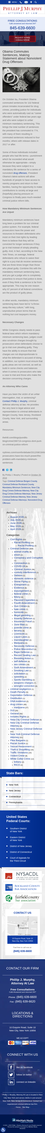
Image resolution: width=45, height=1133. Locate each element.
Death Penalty (18, 692)
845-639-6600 (22, 28)
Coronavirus (20, 563)
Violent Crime (17, 755)
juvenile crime (21, 627)
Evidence (19, 587)
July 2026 (15, 520)
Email (26, 2)
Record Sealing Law (25, 655)
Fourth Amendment (24, 603)
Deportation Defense (21, 695)
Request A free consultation (22, 39)
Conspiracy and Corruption (28, 557)
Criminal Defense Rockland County (18, 484)
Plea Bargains (17, 740)
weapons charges (23, 682)
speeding (19, 676)
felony (17, 597)
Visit (31, 2)
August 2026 (17, 517)
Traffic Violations (19, 752)
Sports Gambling (23, 679)
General (14, 713)
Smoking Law (21, 670)
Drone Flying (21, 581)
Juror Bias (19, 624)
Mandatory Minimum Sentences (16, 487)
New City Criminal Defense (24, 719)
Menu (14, 2)
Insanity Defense (23, 618)
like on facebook (24, 1067)
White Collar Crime (20, 758)
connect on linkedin (26, 1082)
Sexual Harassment (21, 746)
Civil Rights (16, 539)
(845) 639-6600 (22, 951)
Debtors (18, 575)
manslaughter (21, 640)
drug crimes (16, 704)
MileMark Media (32, 1127)
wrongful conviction (24, 686)
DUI (12, 710)
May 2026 (15, 526)
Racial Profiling (22, 542)
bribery (17, 762)
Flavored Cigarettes (24, 600)
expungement (21, 590)
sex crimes (20, 664)
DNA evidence (18, 701)
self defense (20, 661)
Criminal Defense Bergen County (22, 481)
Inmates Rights (18, 716)
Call (20, 2)
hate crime (19, 609)
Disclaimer (22, 1128)
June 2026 (16, 523)
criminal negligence (20, 689)
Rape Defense (22, 652)
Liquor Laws (20, 636)
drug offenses (20, 173)
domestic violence (23, 578)
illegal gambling (22, 615)
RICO (17, 765)
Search (35, 2)
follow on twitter (24, 1074)
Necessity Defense (24, 646)
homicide (19, 612)
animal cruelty (21, 551)
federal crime (21, 593)
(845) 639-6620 (24, 1001)
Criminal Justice (22, 569)
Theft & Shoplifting (20, 749)
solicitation (19, 673)
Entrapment (20, 584)
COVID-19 (19, 566)
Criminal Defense (19, 548)
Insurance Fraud (23, 621)
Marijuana (19, 643)
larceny (18, 630)
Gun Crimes (20, 606)
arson (17, 554)
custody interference (25, 572)
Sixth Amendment (23, 667)
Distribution (16, 698)
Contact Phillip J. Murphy (14, 401)
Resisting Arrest (22, 658)
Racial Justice (17, 743)
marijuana (19, 707)
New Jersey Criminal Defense (26, 728)
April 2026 (15, 529)
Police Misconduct (24, 649)
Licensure (19, 633)
